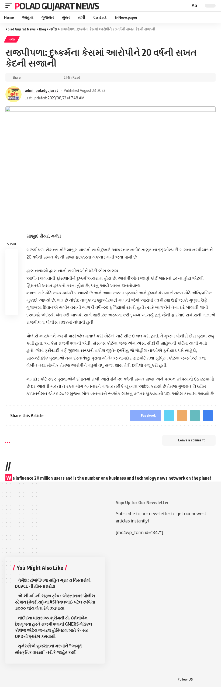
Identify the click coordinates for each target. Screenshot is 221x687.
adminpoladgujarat (41, 90)
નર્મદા (12, 39)
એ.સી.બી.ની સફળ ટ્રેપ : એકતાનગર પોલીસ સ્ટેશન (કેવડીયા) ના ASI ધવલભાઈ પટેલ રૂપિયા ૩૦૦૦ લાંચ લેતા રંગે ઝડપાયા (55, 602)
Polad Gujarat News (57, 5)
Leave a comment (191, 440)
